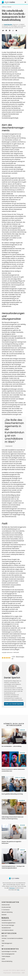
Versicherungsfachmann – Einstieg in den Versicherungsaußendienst (13, 867)
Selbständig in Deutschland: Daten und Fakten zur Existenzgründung (12, 818)
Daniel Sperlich (8, 24)
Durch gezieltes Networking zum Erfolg (12, 794)
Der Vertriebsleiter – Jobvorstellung (11, 746)
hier (18, 890)
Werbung (11, 888)
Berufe (5, 918)
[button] (25, 2)
